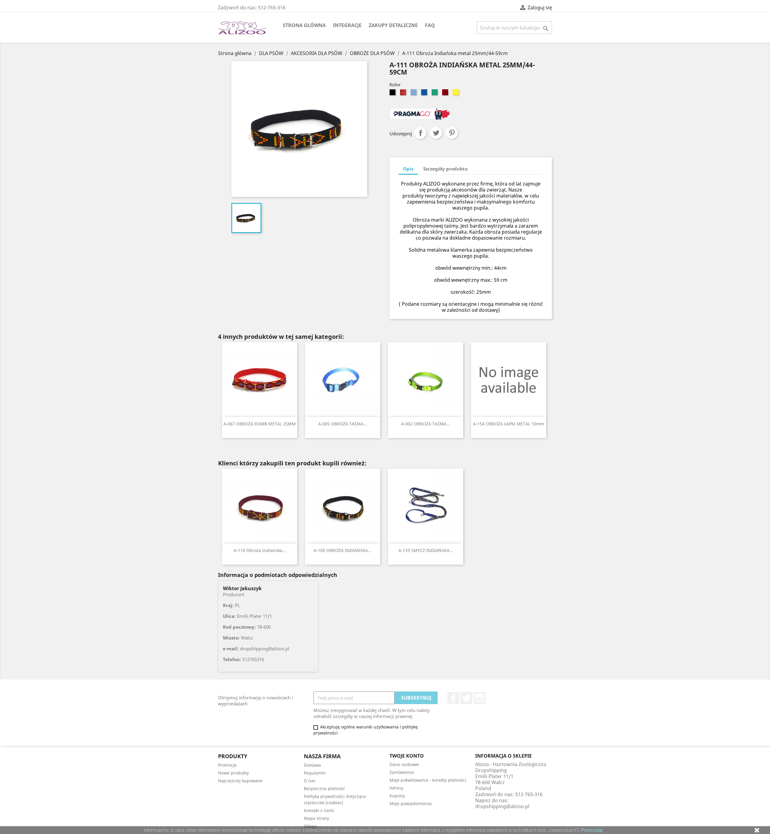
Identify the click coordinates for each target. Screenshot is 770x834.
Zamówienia (402, 772)
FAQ (430, 25)
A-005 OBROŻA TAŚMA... (342, 424)
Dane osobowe (404, 764)
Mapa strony (316, 818)
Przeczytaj (591, 829)
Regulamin (315, 773)
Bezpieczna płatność (324, 788)
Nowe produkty (233, 773)
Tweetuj (436, 133)
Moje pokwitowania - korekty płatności (428, 780)
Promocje (227, 765)
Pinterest (452, 133)
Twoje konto (407, 756)
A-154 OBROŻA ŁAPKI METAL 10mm (508, 424)
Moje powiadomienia (411, 803)
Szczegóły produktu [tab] (445, 169)
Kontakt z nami (319, 810)
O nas (310, 780)
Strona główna (304, 25)
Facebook (453, 698)
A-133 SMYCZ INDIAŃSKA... (426, 550)
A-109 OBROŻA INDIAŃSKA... (342, 550)
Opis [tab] (408, 169)
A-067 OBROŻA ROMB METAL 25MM (259, 424)
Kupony (397, 796)
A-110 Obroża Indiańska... (260, 550)
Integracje (347, 25)
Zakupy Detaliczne (393, 25)
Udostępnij (420, 133)
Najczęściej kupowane (240, 780)
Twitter (466, 698)
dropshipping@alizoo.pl (502, 806)
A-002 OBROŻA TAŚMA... (425, 424)
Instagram (480, 698)
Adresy (396, 788)
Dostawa (312, 765)
